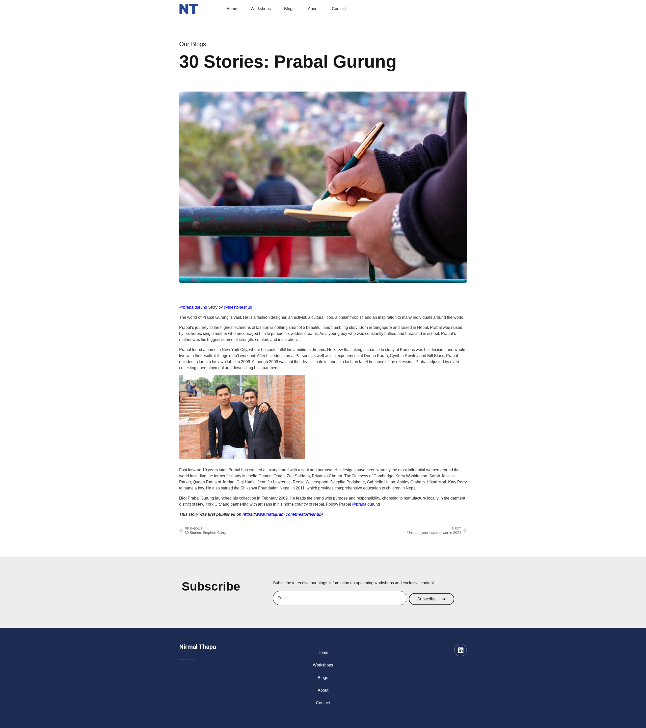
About (313, 9)
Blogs (289, 9)
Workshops (261, 9)
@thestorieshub (238, 307)
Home (231, 9)
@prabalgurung (193, 307)
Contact (339, 9)
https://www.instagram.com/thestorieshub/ (283, 514)
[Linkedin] (460, 650)
